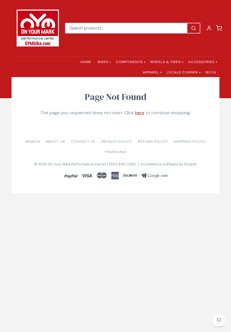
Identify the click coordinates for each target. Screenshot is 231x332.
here (139, 113)
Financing (115, 152)
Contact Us (83, 141)
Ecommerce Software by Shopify (169, 164)
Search (32, 141)
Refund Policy (153, 141)
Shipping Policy (190, 141)
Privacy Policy (116, 141)
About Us (55, 141)
